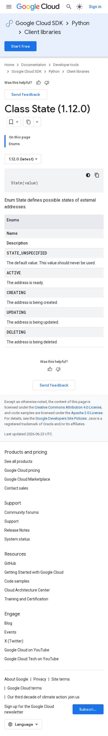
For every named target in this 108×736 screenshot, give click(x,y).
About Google (16, 679)
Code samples (16, 581)
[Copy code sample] (96, 175)
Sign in (95, 6)
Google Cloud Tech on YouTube (31, 659)
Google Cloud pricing (22, 470)
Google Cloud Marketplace (27, 479)
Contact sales (16, 488)
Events (10, 632)
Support (11, 521)
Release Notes (17, 530)
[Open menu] (8, 6)
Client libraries (42, 32)
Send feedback (25, 94)
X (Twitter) (13, 641)
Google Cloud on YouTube (26, 650)
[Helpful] (38, 83)
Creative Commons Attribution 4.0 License (68, 407)
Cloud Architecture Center (27, 590)
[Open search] (69, 6)
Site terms (61, 679)
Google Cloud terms (24, 688)
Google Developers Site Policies (61, 418)
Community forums (21, 512)
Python (80, 23)
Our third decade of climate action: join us (43, 697)
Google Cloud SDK (39, 23)
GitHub (10, 563)
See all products (18, 461)
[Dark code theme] (88, 175)
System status (17, 539)
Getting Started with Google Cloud (33, 572)
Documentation (33, 65)
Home (9, 65)
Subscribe (88, 709)
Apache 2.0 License (86, 413)
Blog (8, 623)
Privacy (40, 679)
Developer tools (66, 65)
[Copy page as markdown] (29, 122)
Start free (20, 46)
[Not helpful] (47, 83)
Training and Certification (26, 599)
